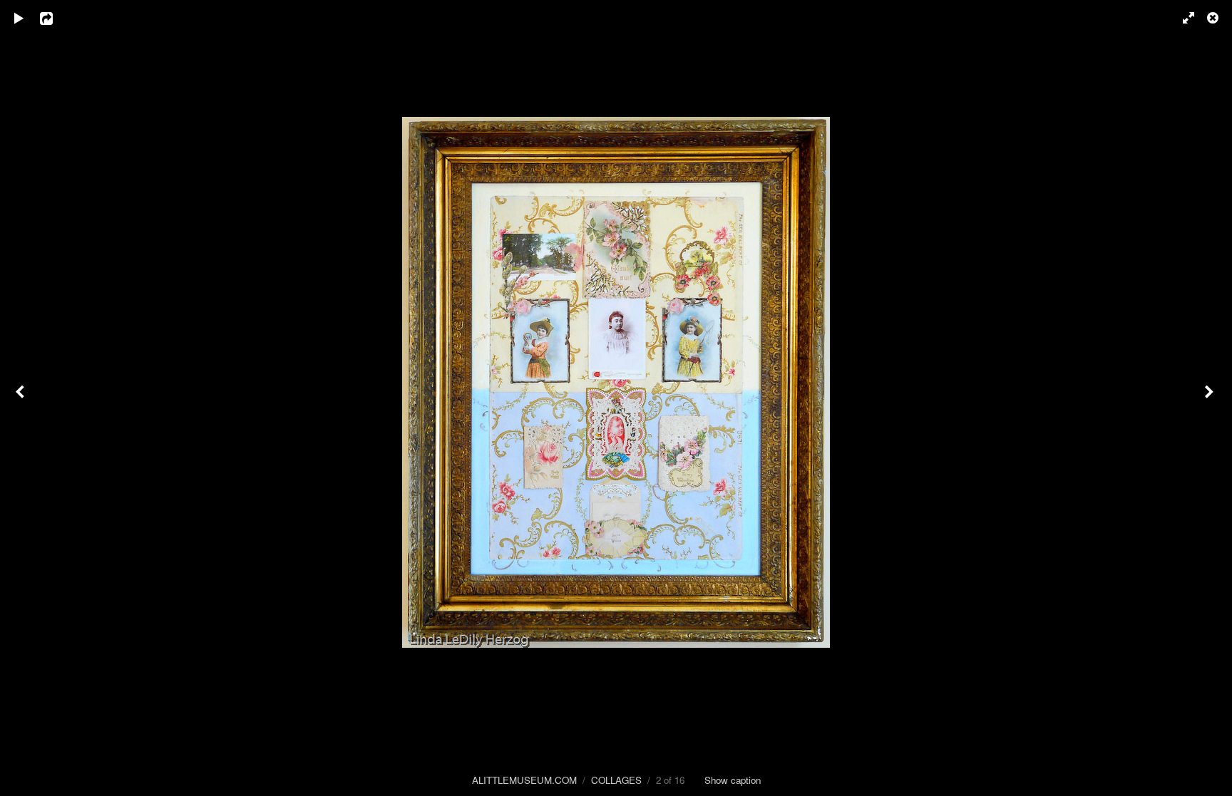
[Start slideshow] (19, 18)
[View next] (1210, 398)
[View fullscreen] (1182, 18)
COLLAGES (616, 780)
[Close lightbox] (1214, 18)
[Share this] (56, 18)
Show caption (732, 780)
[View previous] (21, 398)
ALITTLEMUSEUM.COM (524, 780)
